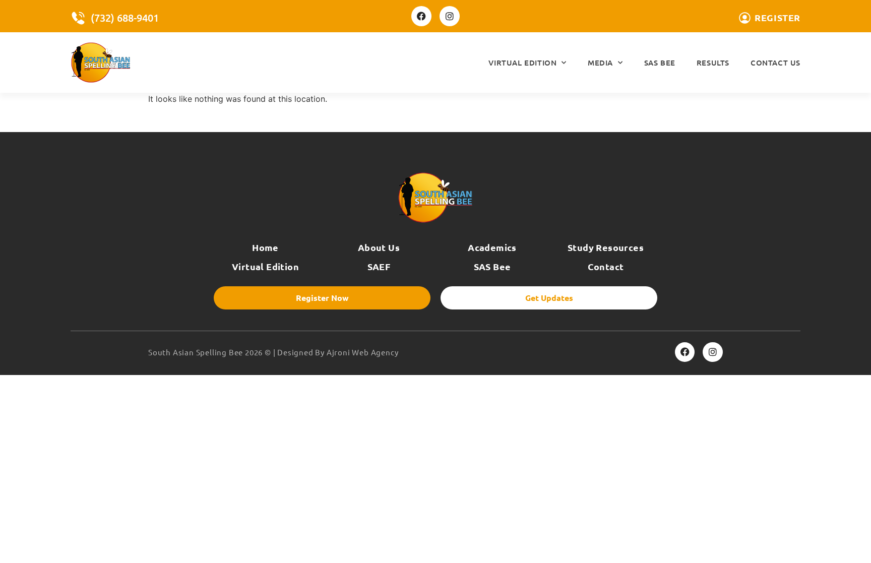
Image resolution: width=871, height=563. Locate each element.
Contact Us (775, 62)
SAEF (379, 266)
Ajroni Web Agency (363, 352)
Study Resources (606, 247)
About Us (379, 247)
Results (713, 62)
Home (265, 247)
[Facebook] (421, 16)
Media (600, 62)
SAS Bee (492, 266)
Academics (492, 247)
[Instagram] (450, 16)
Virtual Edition (522, 62)
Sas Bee (659, 62)
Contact (606, 266)
